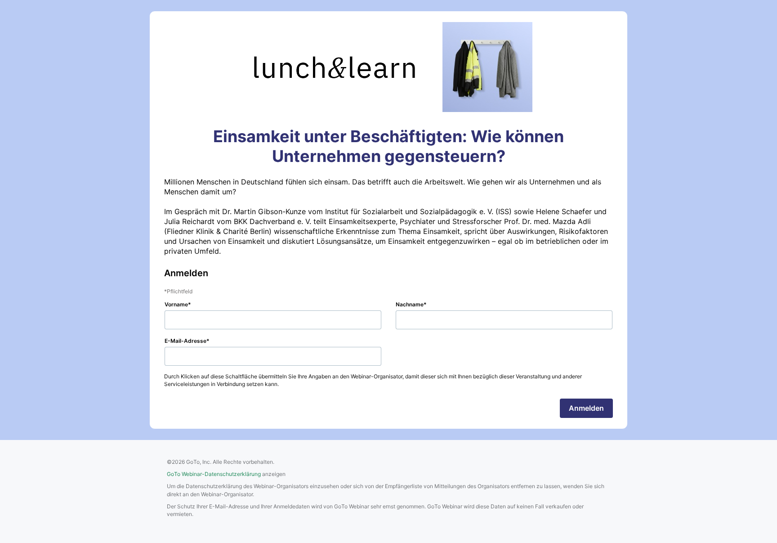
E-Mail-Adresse (185, 340)
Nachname (410, 304)
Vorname (176, 304)
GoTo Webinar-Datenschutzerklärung (214, 474)
